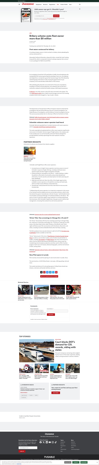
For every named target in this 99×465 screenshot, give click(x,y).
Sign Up (22, 451)
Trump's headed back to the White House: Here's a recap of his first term (25, 299)
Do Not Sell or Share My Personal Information (43, 459)
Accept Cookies (84, 462)
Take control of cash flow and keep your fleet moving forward (29, 159)
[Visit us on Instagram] (53, 442)
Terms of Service (51, 19)
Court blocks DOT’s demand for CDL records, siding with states (65, 346)
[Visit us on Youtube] (50, 442)
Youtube (31, 395)
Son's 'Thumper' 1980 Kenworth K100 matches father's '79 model (25, 377)
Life (30, 33)
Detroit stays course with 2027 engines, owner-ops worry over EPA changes (71, 377)
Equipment (68, 374)
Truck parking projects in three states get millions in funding (41, 298)
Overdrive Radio (70, 295)
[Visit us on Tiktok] (56, 442)
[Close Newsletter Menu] (79, 9)
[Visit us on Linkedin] (47, 442)
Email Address (50, 308)
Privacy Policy (45, 19)
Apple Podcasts (24, 395)
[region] (49, 462)
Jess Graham (42, 239)
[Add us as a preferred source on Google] (44, 272)
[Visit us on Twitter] (44, 442)
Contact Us (76, 459)
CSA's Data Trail (38, 374)
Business (52, 374)
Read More (55, 392)
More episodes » (24, 392)
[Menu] (19, 4)
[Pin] (56, 272)
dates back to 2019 (36, 93)
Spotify (36, 395)
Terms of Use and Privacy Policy (52, 18)
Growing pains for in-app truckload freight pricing (47, 214)
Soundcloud (23, 397)
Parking (36, 295)
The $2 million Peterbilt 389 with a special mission (72, 298)
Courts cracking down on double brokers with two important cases (56, 377)
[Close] (97, 462)
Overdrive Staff (32, 41)
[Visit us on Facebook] (41, 442)
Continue (50, 314)
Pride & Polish (53, 295)
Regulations (21, 295)
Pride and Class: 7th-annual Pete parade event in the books (57, 298)
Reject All (76, 462)
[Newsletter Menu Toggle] (79, 4)
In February (32, 91)
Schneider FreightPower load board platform (44, 127)
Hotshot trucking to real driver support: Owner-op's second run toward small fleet (33, 389)
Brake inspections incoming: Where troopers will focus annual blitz (41, 377)
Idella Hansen (50, 239)
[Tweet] (53, 272)
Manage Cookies (56, 459)
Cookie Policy (19, 463)
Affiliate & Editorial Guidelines (67, 459)
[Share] (47, 272)
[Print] (41, 272)
